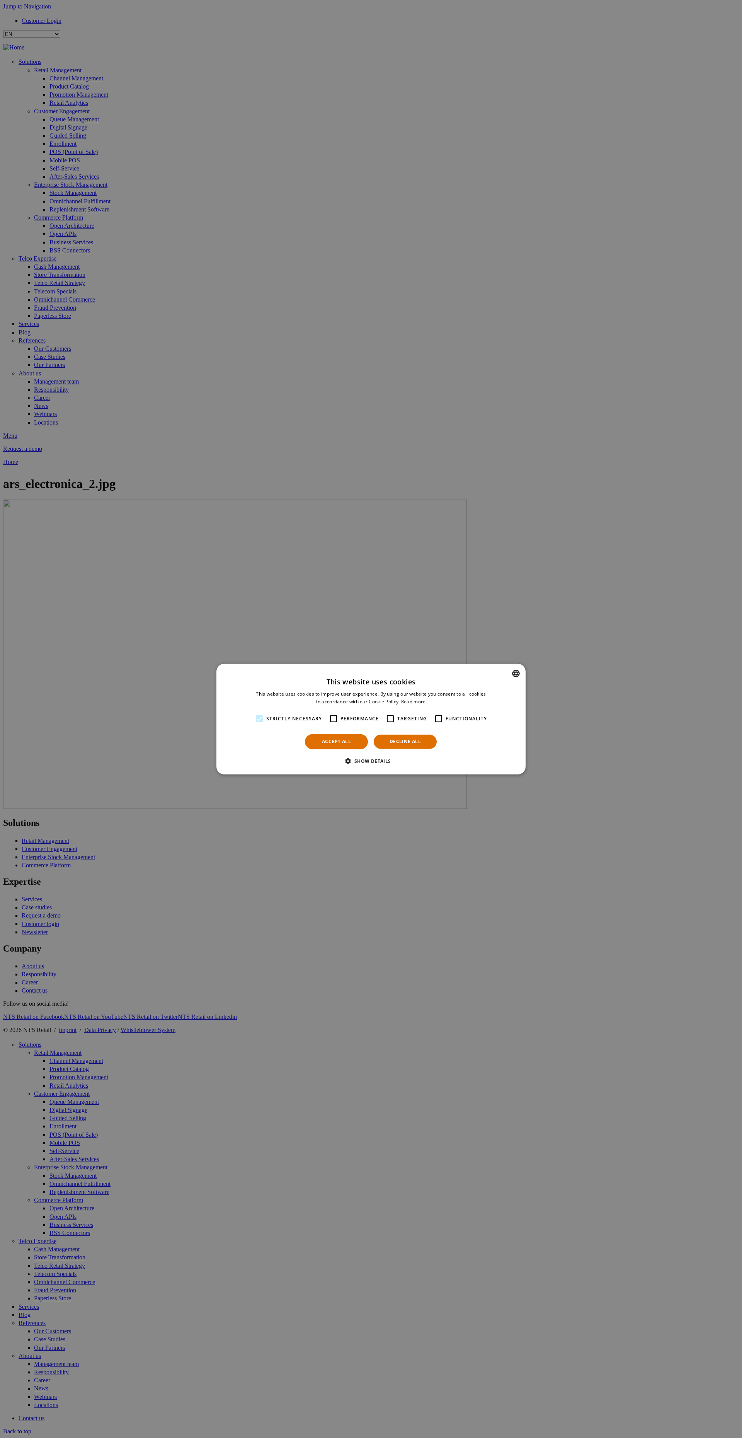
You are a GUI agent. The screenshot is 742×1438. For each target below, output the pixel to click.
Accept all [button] (336, 741)
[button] (371, 761)
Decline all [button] (405, 741)
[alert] (371, 719)
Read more (413, 701)
